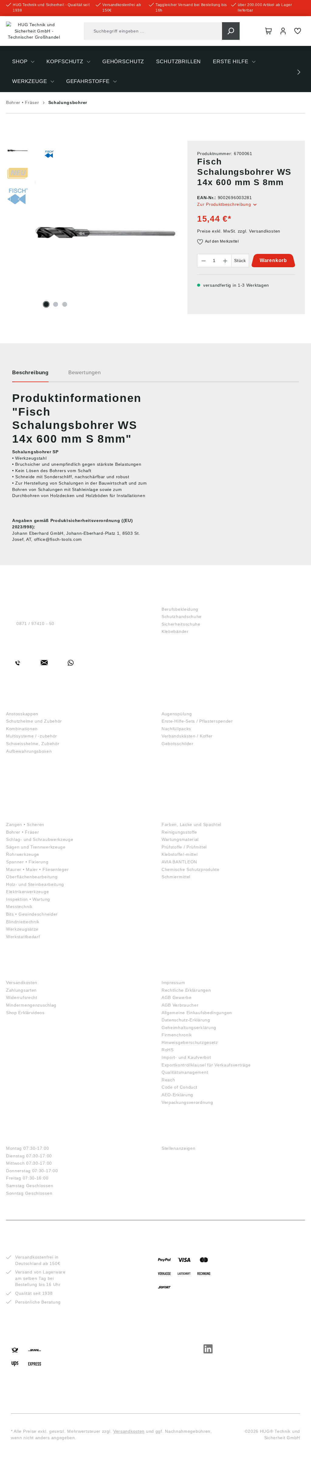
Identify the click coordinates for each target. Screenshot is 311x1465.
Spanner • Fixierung (27, 861)
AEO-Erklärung (177, 1094)
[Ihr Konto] (283, 31)
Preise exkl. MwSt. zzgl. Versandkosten (238, 231)
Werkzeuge (23, 814)
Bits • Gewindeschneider (32, 914)
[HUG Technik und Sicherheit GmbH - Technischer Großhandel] (34, 31)
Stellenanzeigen (179, 1148)
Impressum (173, 982)
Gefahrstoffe (183, 814)
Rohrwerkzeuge (22, 854)
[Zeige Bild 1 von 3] (46, 304)
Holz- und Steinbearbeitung (35, 884)
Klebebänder (175, 631)
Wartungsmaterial (180, 839)
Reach (168, 1079)
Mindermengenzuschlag (31, 1005)
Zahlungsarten (21, 990)
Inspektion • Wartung (28, 899)
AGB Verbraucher (180, 1005)
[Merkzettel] (297, 31)
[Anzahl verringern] (203, 260)
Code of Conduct (179, 1087)
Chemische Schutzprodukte (191, 869)
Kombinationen (22, 728)
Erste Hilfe (179, 704)
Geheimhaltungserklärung (189, 1027)
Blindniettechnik (22, 921)
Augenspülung (177, 713)
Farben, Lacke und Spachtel (191, 824)
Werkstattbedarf (23, 936)
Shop (169, 599)
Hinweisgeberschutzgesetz (190, 1042)
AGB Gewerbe (177, 997)
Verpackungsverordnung (187, 1102)
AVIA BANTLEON (179, 861)
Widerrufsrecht (21, 997)
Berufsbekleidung (180, 609)
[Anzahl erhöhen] (225, 260)
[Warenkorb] (268, 31)
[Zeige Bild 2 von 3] (55, 304)
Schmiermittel (176, 876)
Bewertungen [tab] (84, 372)
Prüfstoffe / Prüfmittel (184, 847)
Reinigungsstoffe (179, 832)
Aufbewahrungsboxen (29, 751)
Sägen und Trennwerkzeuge (36, 847)
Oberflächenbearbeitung (31, 876)
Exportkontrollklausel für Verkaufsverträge (206, 1064)
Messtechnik (19, 906)
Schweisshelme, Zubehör (32, 743)
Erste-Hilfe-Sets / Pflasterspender (197, 721)
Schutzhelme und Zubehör (34, 721)
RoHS (168, 1049)
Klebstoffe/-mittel (180, 854)
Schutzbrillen (29, 790)
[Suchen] (231, 31)
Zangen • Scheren (25, 824)
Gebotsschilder (177, 743)
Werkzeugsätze (22, 929)
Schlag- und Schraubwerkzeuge (39, 839)
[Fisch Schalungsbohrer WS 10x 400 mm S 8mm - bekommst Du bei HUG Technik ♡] (105, 232)
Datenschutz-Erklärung (186, 1020)
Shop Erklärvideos (25, 1012)
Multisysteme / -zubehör (31, 736)
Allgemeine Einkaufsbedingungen (197, 1012)
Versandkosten (21, 982)
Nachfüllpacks (176, 728)
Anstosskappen (22, 713)
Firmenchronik (177, 1034)
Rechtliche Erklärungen (186, 990)
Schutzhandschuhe (182, 616)
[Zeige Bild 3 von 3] (64, 304)
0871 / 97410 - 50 (35, 623)
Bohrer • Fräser (22, 832)
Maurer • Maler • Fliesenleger (37, 869)
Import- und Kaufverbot (186, 1057)
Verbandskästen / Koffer (187, 736)
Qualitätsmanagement (185, 1072)
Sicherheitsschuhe (181, 624)
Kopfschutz (24, 704)
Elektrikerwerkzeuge (27, 891)
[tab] (30, 375)
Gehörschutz (27, 765)
